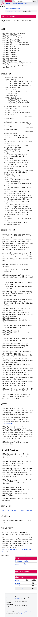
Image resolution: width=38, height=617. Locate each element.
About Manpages (17, 4)
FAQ (26, 4)
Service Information (13, 8)
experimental (10, 11)
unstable (18, 586)
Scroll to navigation (9, 16)
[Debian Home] (2, 4)
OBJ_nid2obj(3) (27, 510)
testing (17, 583)
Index (8, 4)
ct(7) (4, 510)
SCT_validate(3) (8, 423)
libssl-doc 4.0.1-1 (19, 598)
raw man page (20, 567)
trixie (17, 580)
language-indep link (22, 561)
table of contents (22, 572)
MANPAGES (9, 0)
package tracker (20, 564)
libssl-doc (17, 11)
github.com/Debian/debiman (26, 612)
